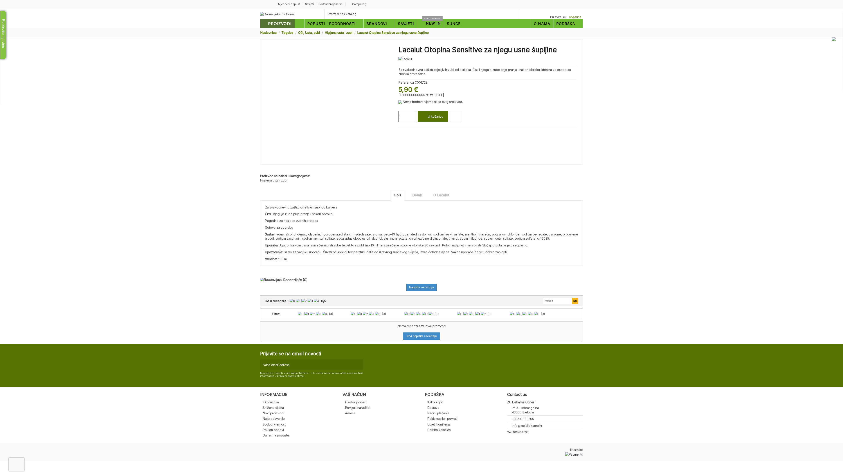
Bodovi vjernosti (274, 424)
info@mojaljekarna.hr (527, 425)
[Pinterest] (411, 133)
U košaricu (435, 116)
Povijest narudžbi (357, 407)
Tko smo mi (271, 402)
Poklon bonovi (273, 430)
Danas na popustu (276, 435)
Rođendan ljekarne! (331, 4)
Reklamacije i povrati (442, 418)
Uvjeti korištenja (438, 424)
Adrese (350, 413)
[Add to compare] (456, 116)
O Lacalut (441, 195)
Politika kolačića (439, 430)
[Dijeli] (400, 133)
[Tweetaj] (406, 133)
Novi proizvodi (273, 413)
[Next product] (581, 32)
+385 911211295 (523, 419)
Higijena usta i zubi (273, 180)
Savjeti (310, 4)
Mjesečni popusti (289, 4)
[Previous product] (577, 32)
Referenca (406, 82)
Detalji (417, 195)
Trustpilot (576, 450)
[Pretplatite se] (359, 364)
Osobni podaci (355, 402)
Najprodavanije (274, 418)
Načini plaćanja (438, 413)
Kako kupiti (435, 402)
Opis (397, 195)
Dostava (433, 407)
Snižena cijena (273, 407)
